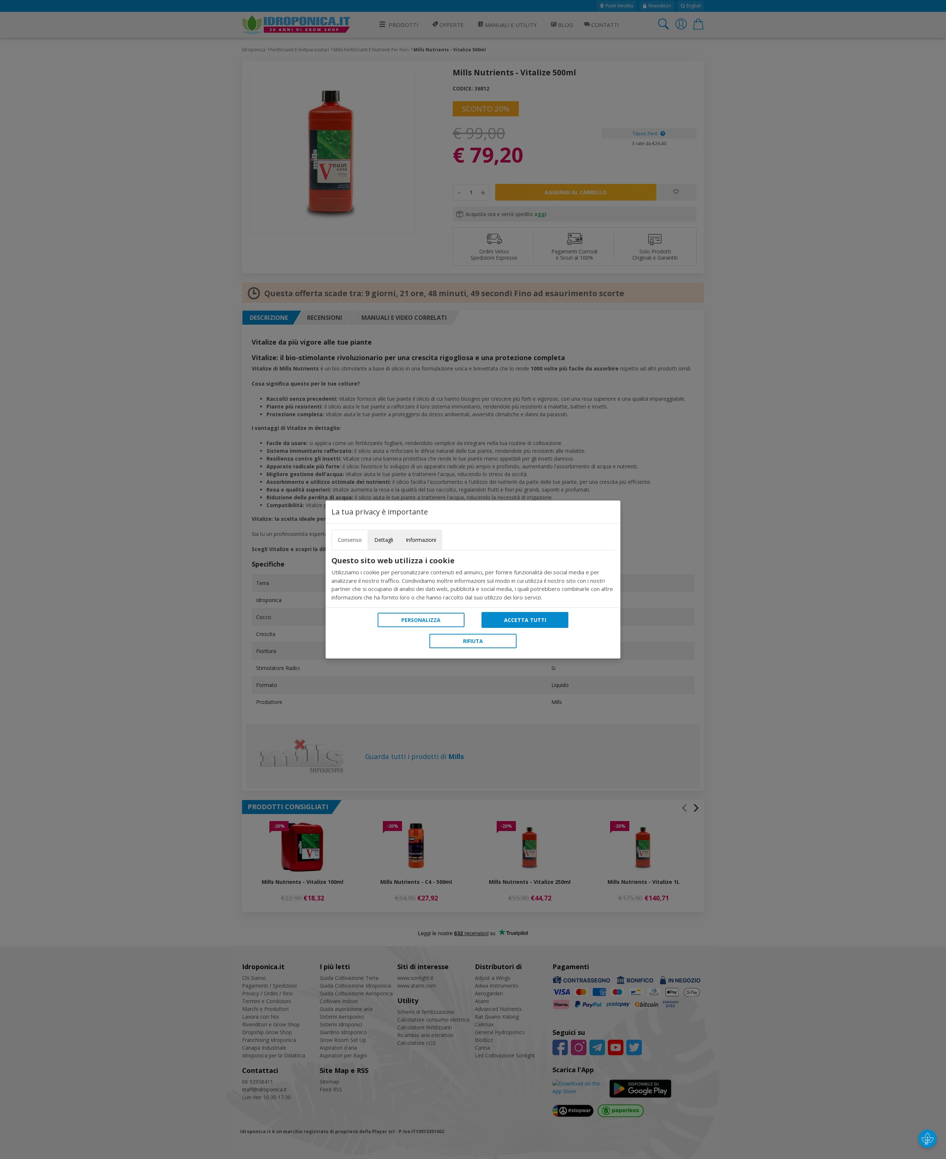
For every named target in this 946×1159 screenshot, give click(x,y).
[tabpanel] (473, 578)
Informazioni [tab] (421, 539)
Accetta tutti (525, 619)
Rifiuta (473, 641)
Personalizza (420, 619)
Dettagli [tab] (383, 539)
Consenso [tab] (350, 539)
